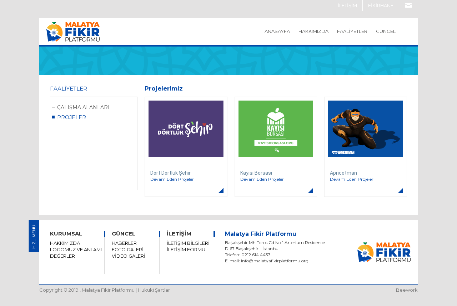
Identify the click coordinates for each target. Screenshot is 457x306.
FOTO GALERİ (128, 249)
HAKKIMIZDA (65, 243)
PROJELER (71, 117)
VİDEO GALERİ (128, 256)
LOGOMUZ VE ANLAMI (76, 249)
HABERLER (124, 243)
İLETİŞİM (347, 5)
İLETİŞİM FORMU (186, 249)
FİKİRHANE (380, 5)
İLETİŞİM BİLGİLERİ (188, 243)
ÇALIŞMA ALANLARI (83, 107)
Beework (407, 290)
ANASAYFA (277, 31)
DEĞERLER (62, 256)
